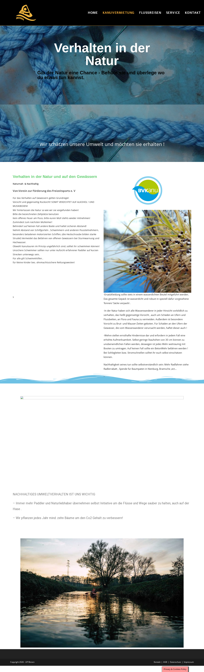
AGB (165, 662)
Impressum (189, 662)
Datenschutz (175, 662)
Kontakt (157, 662)
